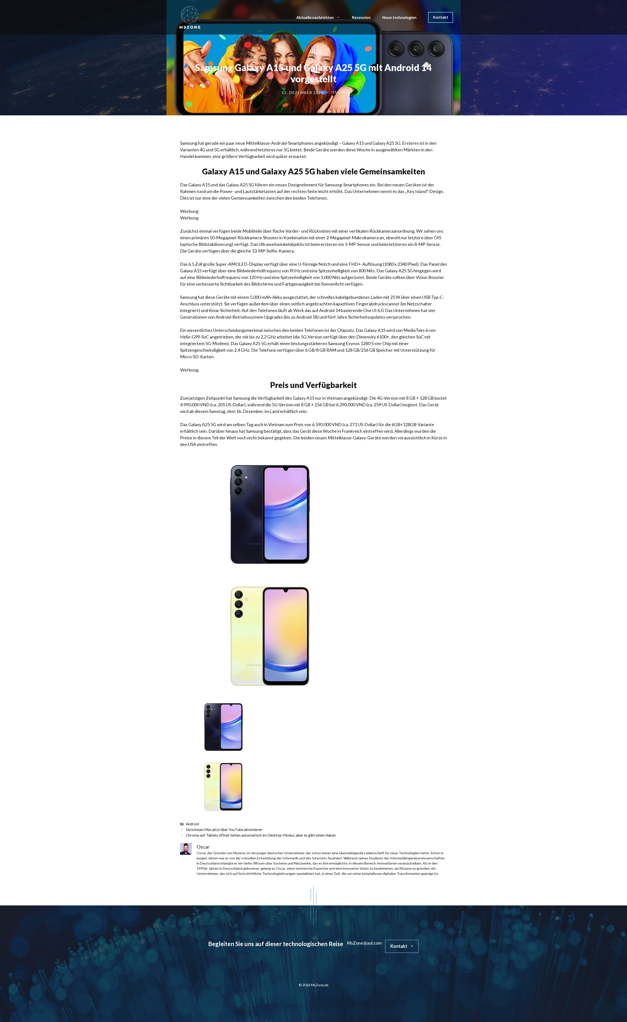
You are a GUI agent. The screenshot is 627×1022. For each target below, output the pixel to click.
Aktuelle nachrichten (315, 17)
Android (192, 824)
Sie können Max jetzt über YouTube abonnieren (224, 829)
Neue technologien (399, 17)
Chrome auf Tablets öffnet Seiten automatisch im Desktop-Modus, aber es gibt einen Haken (261, 835)
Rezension (361, 17)
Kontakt (440, 17)
